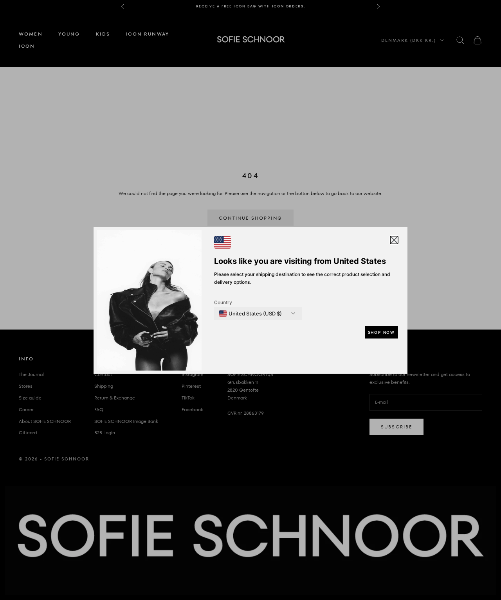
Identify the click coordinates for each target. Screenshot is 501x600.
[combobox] (250, 313)
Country (223, 302)
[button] (394, 240)
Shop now (381, 332)
